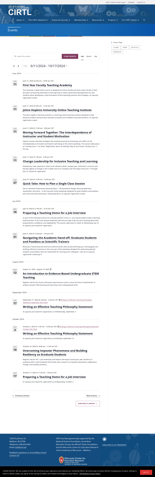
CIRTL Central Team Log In (116, 2)
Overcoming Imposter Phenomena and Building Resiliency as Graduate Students (55, 352)
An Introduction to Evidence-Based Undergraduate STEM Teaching (61, 275)
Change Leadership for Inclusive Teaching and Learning (60, 161)
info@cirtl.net (20, 447)
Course (116, 47)
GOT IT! (146, 472)
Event (125, 47)
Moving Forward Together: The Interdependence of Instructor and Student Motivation (57, 134)
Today (25, 66)
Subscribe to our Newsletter (114, 445)
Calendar (131, 2)
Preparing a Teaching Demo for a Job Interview (54, 213)
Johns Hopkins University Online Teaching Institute (57, 110)
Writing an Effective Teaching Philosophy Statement (58, 307)
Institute (134, 47)
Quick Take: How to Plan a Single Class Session (54, 183)
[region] (77, 471)
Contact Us (141, 2)
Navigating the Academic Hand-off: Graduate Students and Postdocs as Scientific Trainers (60, 239)
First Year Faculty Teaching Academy (47, 85)
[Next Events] (18, 66)
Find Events (70, 56)
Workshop (117, 52)
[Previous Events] (13, 66)
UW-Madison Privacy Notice (89, 474)
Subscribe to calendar (86, 403)
